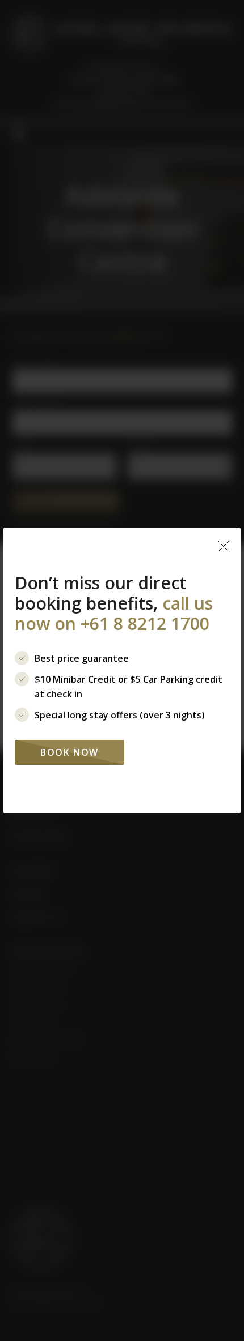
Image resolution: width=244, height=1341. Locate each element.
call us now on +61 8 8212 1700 (114, 613)
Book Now (69, 752)
